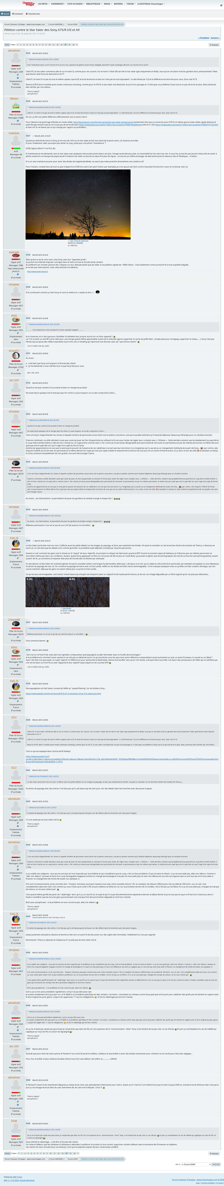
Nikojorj (14, 98)
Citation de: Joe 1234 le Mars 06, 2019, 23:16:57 (44, 420)
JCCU (14, 717)
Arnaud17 (14, 350)
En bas (7, 44)
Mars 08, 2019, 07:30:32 (40, 1123)
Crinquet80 (14, 459)
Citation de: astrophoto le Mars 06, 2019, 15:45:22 (45, 107)
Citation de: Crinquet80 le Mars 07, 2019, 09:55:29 (45, 515)
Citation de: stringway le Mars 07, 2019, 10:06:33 (44, 628)
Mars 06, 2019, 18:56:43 (40, 287)
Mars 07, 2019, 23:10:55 (40, 1080)
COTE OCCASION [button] (75, 4)
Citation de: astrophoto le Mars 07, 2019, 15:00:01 (45, 1129)
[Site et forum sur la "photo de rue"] (18, 274)
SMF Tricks (17, 1177)
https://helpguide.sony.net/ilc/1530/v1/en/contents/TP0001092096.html (110, 124)
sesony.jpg (66, 608)
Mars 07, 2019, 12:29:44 (40, 720)
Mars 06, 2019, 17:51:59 (42, 136)
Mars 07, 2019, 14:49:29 (40, 952)
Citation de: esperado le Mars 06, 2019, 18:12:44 (44, 324)
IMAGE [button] (107, 4)
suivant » (215, 38)
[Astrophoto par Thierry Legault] (18, 78)
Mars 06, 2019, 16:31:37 (40, 101)
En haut (7, 1153)
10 (49, 45)
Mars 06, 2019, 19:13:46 (40, 318)
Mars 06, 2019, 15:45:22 (40, 53)
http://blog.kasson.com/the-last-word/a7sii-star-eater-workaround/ (103, 122)
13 (61, 45)
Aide (198, 1183)
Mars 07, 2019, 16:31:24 (40, 1049)
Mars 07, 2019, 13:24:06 (40, 845)
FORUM (130, 4)
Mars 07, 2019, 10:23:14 (42, 541)
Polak (14, 1120)
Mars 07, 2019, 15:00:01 (40, 1005)
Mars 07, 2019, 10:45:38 (40, 622)
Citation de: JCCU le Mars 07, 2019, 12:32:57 (43, 807)
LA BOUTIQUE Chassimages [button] (150, 4)
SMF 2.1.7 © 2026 (11, 1180)
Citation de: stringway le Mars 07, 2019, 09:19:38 (44, 468)
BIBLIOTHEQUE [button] (93, 4)
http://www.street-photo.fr (37, 271)
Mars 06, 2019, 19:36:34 (40, 353)
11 (53, 45)
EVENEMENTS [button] (57, 4)
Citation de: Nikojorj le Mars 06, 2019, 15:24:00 (44, 59)
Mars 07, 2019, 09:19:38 (40, 414)
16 (73, 45)
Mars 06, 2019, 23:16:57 (40, 383)
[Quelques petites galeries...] (18, 121)
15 (69, 45)
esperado (14, 252)
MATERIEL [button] (118, 4)
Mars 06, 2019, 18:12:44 (40, 255)
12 (57, 45)
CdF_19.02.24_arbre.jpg (79, 241)
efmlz (14, 315)
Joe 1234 (14, 380)
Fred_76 (14, 537)
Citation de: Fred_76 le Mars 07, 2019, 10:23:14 (44, 776)
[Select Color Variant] (221, 5)
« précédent (203, 38)
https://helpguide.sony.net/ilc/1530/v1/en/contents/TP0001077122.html (186, 124)
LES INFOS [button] (43, 4)
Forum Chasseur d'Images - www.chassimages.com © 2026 (198, 1179)
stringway (14, 284)
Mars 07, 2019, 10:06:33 (40, 509)
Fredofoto (14, 133)
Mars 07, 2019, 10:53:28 (40, 683)
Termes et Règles (208, 1183)
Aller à (177, 1164)
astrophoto (14, 50)
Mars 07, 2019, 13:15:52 (40, 801)
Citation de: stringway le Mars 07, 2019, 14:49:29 (44, 1011)
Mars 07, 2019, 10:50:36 (40, 650)
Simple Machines (27, 1180)
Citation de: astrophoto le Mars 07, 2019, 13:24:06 (45, 959)
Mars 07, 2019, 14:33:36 (40, 915)
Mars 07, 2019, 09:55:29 (40, 462)
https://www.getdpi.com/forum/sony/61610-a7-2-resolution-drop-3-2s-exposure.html (63, 693)
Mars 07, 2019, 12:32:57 (40, 770)
